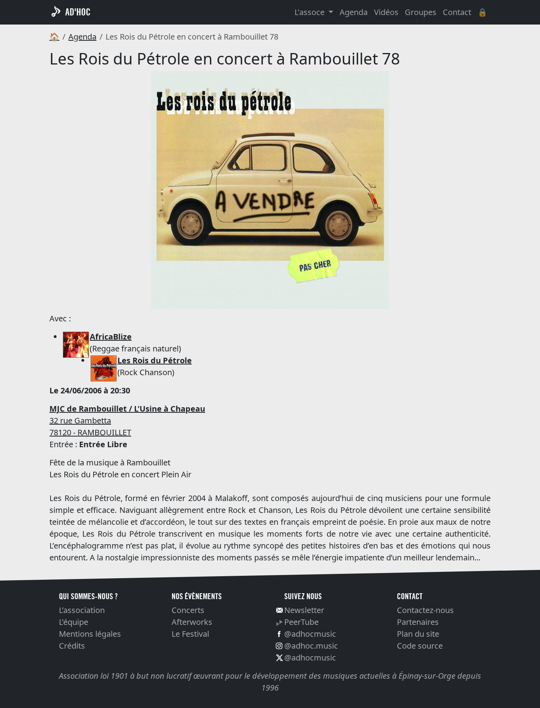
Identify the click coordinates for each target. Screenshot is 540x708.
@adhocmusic (310, 633)
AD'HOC (78, 12)
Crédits (72, 645)
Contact (457, 12)
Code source (420, 645)
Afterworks (192, 622)
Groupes (420, 12)
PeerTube (301, 622)
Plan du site (418, 633)
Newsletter (304, 610)
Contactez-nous (425, 610)
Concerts (188, 610)
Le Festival (190, 633)
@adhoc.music (311, 645)
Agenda (354, 12)
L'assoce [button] (311, 12)
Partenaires (418, 622)
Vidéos (386, 12)
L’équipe (73, 622)
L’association (82, 610)
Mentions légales (90, 633)
